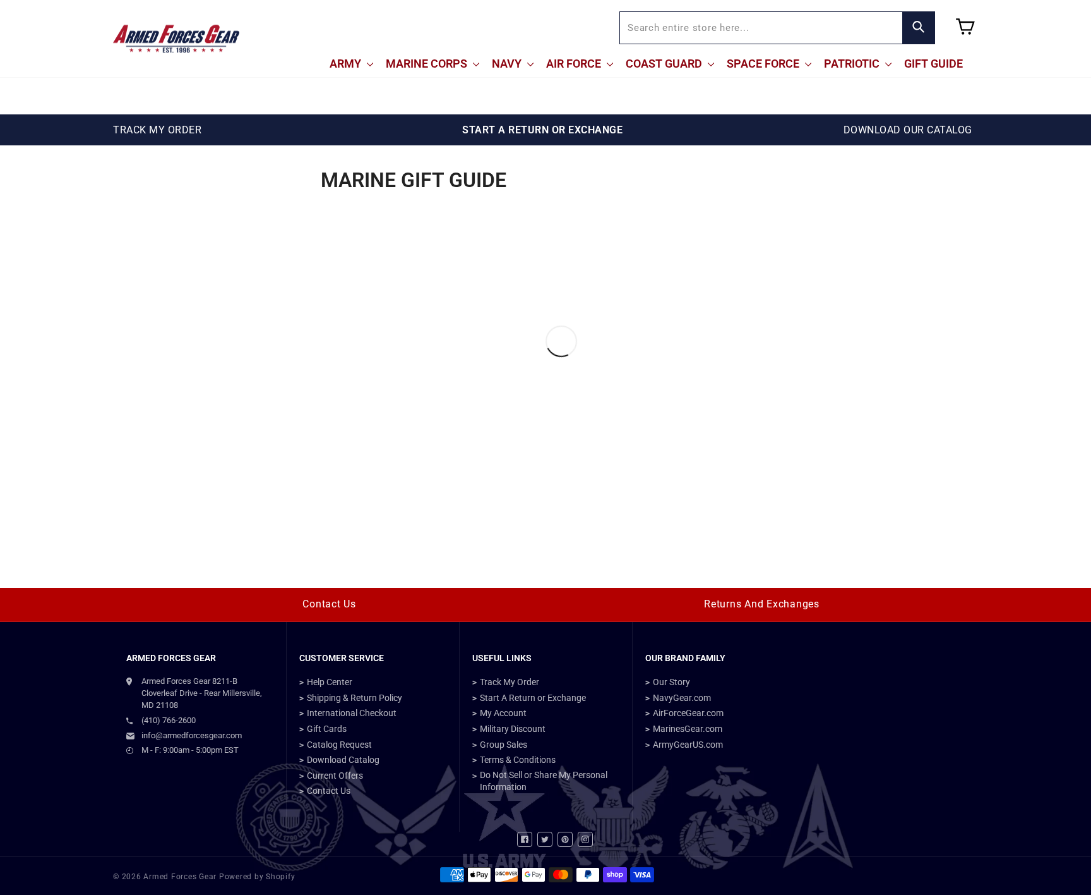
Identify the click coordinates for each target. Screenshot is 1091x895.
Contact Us (329, 604)
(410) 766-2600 (168, 720)
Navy (508, 63)
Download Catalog (343, 760)
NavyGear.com (682, 698)
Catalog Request (339, 745)
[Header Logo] (176, 38)
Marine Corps (428, 63)
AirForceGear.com (688, 713)
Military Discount (513, 729)
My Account (503, 713)
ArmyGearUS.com (688, 745)
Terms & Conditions (518, 760)
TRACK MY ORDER (157, 130)
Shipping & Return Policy (354, 698)
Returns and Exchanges (762, 604)
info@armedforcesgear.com (191, 735)
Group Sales (503, 745)
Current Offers (335, 775)
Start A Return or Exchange (533, 698)
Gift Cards (327, 729)
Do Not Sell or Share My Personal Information (543, 781)
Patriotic (853, 63)
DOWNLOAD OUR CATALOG (908, 130)
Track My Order (509, 682)
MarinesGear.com (687, 729)
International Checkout (351, 713)
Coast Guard (665, 63)
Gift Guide (933, 63)
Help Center (329, 682)
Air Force (575, 63)
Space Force (764, 63)
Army (347, 63)
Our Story (671, 682)
